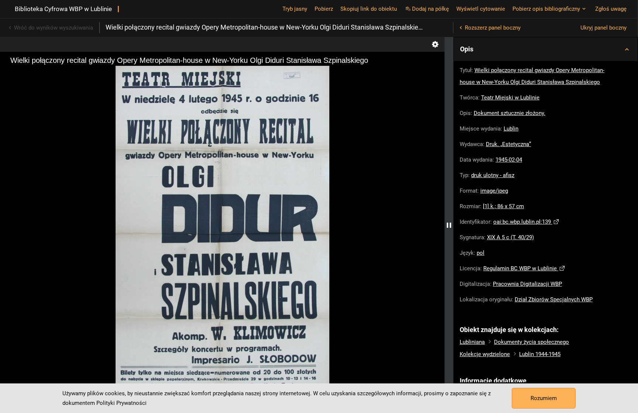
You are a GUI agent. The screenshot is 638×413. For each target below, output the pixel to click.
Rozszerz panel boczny (493, 27)
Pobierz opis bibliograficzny (546, 9)
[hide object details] (449, 225)
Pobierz (324, 9)
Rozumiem (544, 398)
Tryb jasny (294, 9)
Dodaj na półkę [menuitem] (430, 9)
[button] (546, 49)
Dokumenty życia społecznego (531, 342)
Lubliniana (472, 342)
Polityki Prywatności (121, 403)
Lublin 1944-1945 (539, 354)
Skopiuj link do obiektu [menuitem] (368, 9)
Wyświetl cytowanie (480, 9)
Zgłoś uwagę (611, 9)
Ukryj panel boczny (603, 27)
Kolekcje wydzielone (485, 354)
